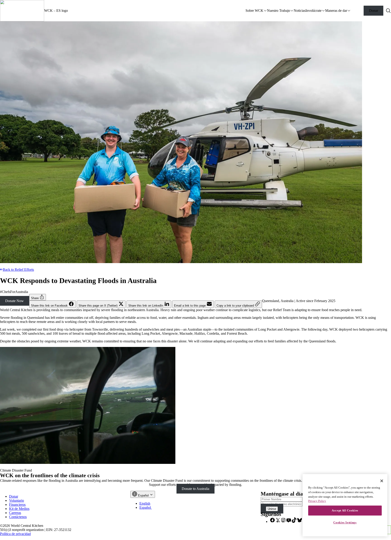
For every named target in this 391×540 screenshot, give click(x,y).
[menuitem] (144, 503)
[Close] (382, 481)
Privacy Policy (317, 501)
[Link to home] (22, 10)
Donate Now (14, 301)
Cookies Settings (345, 522)
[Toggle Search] (388, 10)
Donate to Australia (195, 489)
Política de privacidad (15, 534)
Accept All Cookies (345, 510)
